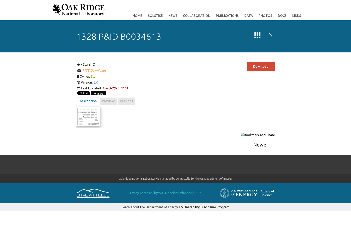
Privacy (133, 193)
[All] (257, 36)
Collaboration (196, 15)
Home (137, 15)
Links (296, 15)
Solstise (155, 15)
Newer (260, 145)
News (172, 15)
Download (261, 66)
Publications (227, 15)
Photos (265, 15)
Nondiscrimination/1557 (183, 193)
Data (248, 15)
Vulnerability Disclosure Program (205, 207)
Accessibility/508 (152, 193)
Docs (282, 15)
